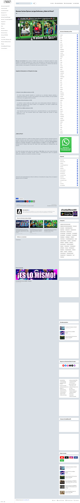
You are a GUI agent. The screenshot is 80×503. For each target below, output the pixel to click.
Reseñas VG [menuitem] (3, 21)
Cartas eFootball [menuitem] (4, 8)
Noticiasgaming (69, 171)
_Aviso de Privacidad (72, 396)
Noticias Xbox (67, 246)
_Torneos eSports (63, 392)
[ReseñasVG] (36, 274)
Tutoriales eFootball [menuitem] (4, 10)
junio (69, 38)
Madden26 (66, 242)
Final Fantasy (62, 238)
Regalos (61, 251)
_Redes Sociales (62, 393)
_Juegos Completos (72, 392)
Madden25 (69, 168)
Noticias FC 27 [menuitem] (3, 12)
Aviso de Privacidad (59, 3)
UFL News (71, 388)
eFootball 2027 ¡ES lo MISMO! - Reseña (23, 281)
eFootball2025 (69, 185)
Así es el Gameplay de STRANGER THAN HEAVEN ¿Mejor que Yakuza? (71, 481)
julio (69, 36)
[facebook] (76, 457)
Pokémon (73, 249)
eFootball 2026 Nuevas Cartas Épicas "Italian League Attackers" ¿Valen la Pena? (36, 231)
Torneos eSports (69, 178)
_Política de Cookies (63, 395)
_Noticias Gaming (63, 389)
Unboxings (69, 183)
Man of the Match (62, 244)
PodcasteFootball (69, 175)
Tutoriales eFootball (69, 180)
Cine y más (74, 226)
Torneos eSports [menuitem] (4, 48)
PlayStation (62, 249)
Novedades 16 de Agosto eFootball (71, 466)
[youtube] (62, 457)
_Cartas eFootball (63, 381)
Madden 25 (61, 388)
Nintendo (61, 246)
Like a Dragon (74, 240)
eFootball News (62, 380)
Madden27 (71, 242)
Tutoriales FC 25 (62, 255)
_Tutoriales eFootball (72, 381)
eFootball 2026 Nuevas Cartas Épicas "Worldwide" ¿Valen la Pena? (50, 230)
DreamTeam (21, 198)
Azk (16, 13)
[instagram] (4, 501)
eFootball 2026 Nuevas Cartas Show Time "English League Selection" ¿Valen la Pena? (22, 231)
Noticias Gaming (72, 389)
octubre (69, 53)
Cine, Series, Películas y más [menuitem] (6, 39)
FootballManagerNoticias (70, 238)
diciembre (69, 49)
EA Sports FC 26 (62, 231)
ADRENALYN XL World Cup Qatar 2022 (66, 226)
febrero (69, 45)
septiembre (69, 54)
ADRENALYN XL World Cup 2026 (65, 224)
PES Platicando (69, 173)
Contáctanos (71, 393)
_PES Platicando (72, 382)
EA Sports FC (67, 229)
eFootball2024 (68, 235)
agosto (69, 56)
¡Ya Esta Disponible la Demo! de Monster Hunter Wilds (70, 492)
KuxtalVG (69, 166)
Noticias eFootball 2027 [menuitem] (5, 6)
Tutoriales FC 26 (69, 255)
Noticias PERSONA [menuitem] (4, 34)
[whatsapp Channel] (62, 460)
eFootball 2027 (68, 233)
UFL (73, 255)
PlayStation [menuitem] (3, 23)
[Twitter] (25, 201)
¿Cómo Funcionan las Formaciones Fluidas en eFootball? (71, 337)
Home (53, 3)
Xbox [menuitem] (2, 26)
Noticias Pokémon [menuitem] (4, 30)
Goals (76, 238)
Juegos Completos (63, 240)
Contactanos (76, 3)
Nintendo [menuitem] (3, 28)
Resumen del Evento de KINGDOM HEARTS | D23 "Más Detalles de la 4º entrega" (71, 486)
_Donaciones (71, 395)
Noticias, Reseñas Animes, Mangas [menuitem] (6, 42)
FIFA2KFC (69, 163)
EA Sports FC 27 (69, 231)
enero (69, 47)
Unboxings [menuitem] (3, 37)
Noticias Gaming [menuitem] (4, 32)
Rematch (65, 251)
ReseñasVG (69, 176)
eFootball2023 (62, 235)
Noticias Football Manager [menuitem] (5, 17)
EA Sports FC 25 (69, 161)
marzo (69, 44)
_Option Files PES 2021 (72, 384)
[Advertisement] (36, 51)
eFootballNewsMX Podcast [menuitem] (6, 46)
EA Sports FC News (63, 385)
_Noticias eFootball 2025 (73, 380)
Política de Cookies (68, 3)
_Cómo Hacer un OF (72, 385)
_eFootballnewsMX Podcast (63, 383)
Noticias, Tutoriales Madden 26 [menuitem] (6, 19)
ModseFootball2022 (70, 244)
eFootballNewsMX (26, 499)
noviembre (69, 51)
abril (69, 42)
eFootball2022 (74, 233)
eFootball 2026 (62, 233)
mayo (69, 40)
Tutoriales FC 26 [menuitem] (4, 14)
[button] (34, 3)
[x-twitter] (2, 501)
